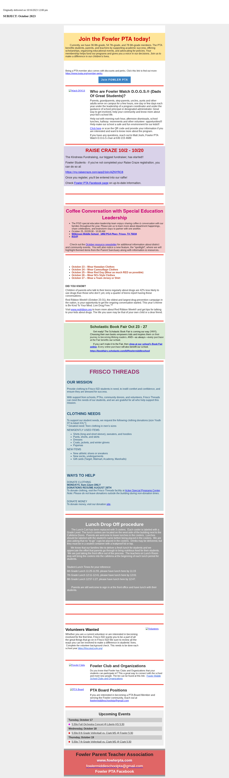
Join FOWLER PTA (114, 79)
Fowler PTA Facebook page (91, 183)
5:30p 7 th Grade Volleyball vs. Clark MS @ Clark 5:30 (101, 741)
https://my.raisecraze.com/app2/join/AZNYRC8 (94, 172)
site (108, 504)
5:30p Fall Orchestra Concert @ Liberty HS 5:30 (98, 724)
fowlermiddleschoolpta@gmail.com (109, 700)
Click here (95, 128)
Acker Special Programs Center (142, 490)
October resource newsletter (101, 244)
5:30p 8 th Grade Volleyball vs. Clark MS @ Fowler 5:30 (102, 733)
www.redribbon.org (81, 309)
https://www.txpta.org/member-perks (84, 73)
